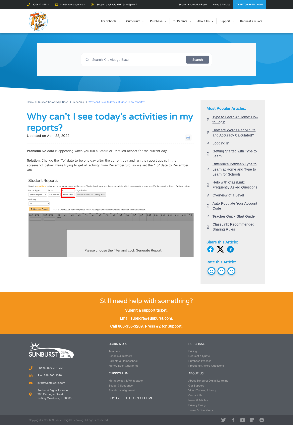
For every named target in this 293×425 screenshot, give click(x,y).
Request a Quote (251, 21)
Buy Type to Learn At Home (131, 398)
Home (30, 101)
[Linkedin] (252, 420)
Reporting (78, 101)
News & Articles (221, 4)
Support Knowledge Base (193, 4)
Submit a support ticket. (146, 310)
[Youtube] (242, 420)
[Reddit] (261, 420)
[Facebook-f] (233, 420)
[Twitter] (223, 420)
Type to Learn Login (249, 4)
